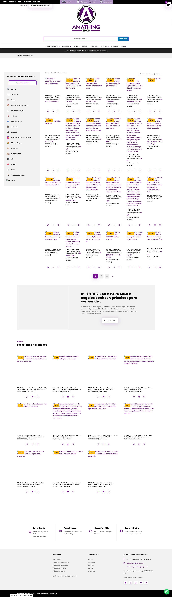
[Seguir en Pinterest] (141, 583)
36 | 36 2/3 (113, 133)
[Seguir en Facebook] (125, 583)
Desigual (14, 132)
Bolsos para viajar (17, 111)
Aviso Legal (57, 559)
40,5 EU (134, 247)
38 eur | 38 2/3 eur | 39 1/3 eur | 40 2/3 (155, 134)
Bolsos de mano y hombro (19, 105)
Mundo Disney (16, 154)
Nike (12, 159)
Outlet (104, 46)
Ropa (76, 46)
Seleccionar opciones (73, 111)
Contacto (36, 2)
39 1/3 (134, 142)
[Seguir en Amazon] (146, 583)
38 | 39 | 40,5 (73, 93)
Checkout (91, 571)
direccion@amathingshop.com (137, 567)
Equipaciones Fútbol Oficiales (21, 137)
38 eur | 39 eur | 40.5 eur (134, 93)
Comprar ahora (102, 51)
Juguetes (93, 46)
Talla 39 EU (113, 93)
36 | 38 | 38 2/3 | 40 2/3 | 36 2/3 (113, 248)
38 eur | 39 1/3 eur (73, 192)
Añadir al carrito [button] (155, 225)
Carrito (90, 568)
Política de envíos (59, 571)
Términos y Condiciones (61, 562)
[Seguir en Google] (136, 583)
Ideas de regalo (118, 46)
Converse (14, 127)
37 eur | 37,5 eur (52, 133)
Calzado (66, 46)
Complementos (52, 46)
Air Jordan (14, 94)
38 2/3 (73, 137)
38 (53, 191)
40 (154, 92)
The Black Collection (18, 175)
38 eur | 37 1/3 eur (73, 247)
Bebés (84, 46)
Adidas (13, 89)
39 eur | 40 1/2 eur (94, 93)
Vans (13, 180)
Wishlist (91, 565)
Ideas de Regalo (16, 143)
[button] (58, 111)
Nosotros (12, 2)
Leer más (53, 111)
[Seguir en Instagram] (130, 583)
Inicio (5, 2)
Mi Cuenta (27, 2)
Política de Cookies (59, 568)
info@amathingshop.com (40, 5)
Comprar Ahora (110, 320)
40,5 (114, 192)
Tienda (20, 2)
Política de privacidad (60, 565)
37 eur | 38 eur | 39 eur (52, 99)
